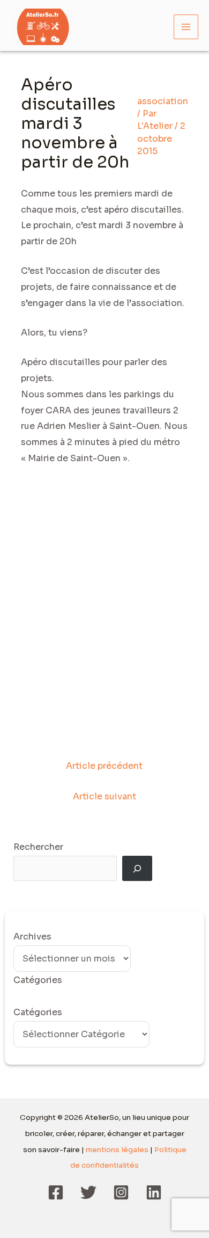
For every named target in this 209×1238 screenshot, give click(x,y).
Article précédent (104, 765)
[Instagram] (121, 1192)
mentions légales (117, 1149)
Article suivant (104, 796)
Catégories (37, 1012)
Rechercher (38, 847)
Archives (32, 936)
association (162, 101)
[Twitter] (88, 1192)
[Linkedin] (154, 1192)
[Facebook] (56, 1192)
